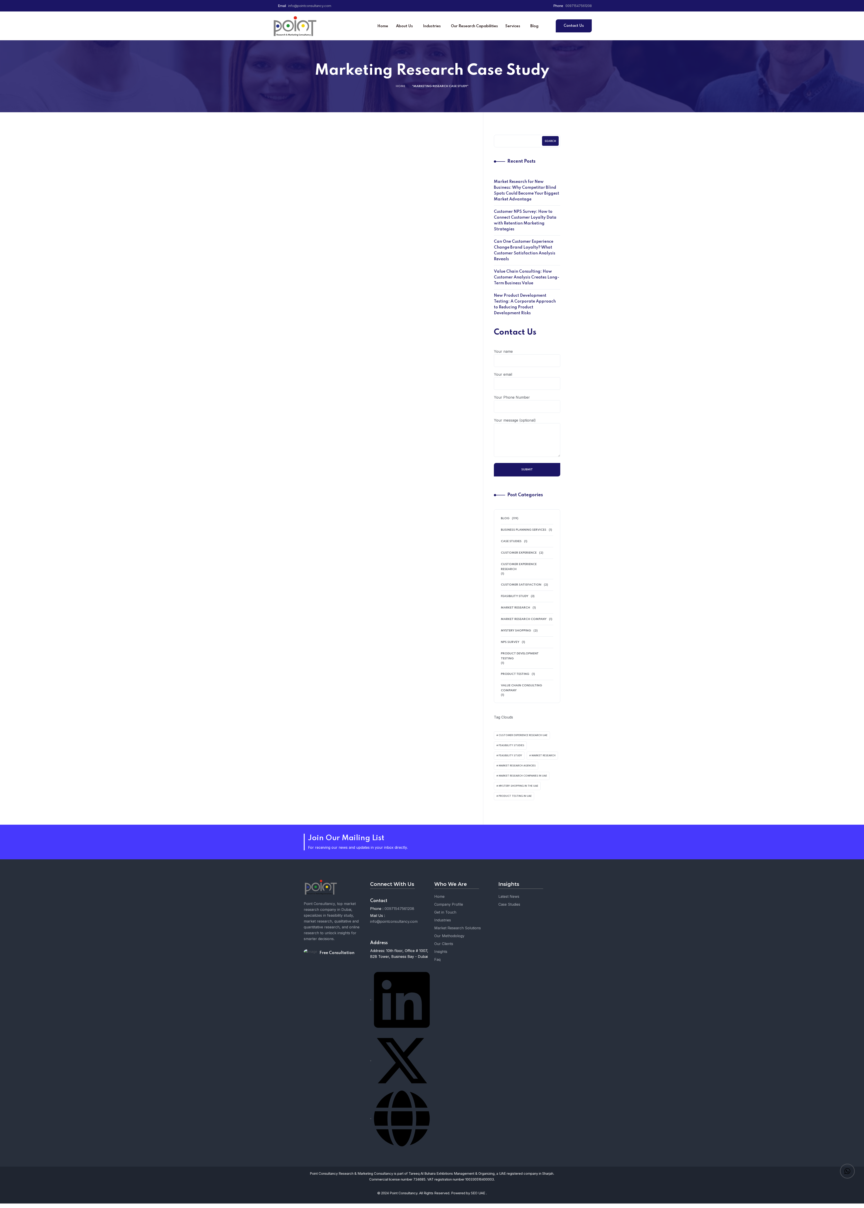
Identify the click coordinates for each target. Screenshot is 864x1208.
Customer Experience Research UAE (523, 735)
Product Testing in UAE (515, 796)
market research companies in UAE (523, 776)
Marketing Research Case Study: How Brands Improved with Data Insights (346, 269)
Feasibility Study (514, 596)
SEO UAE (478, 1193)
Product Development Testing (520, 656)
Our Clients (443, 943)
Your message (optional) (515, 420)
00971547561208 (578, 6)
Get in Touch (445, 912)
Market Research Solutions (457, 928)
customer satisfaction (521, 584)
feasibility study (510, 755)
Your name (503, 351)
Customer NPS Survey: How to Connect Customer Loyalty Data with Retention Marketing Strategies (525, 220)
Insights (440, 951)
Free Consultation (337, 953)
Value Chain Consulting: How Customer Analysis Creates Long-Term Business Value (526, 277)
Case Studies (511, 541)
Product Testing (515, 674)
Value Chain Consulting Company (521, 688)
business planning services (523, 529)
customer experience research (519, 567)
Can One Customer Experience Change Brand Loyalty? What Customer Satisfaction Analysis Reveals (524, 250)
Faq (437, 959)
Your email (503, 374)
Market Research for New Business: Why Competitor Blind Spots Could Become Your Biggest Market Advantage (526, 190)
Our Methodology (449, 936)
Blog (348, 249)
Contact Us (574, 26)
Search (550, 141)
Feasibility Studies (511, 745)
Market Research (543, 755)
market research (515, 607)
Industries (442, 920)
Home (400, 86)
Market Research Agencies (517, 765)
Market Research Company (524, 619)
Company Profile (448, 904)
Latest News (508, 896)
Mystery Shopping (516, 630)
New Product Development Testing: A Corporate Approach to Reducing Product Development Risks (525, 304)
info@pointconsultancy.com (309, 6)
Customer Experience (519, 552)
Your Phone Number (512, 397)
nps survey (510, 642)
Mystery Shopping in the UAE (518, 786)
